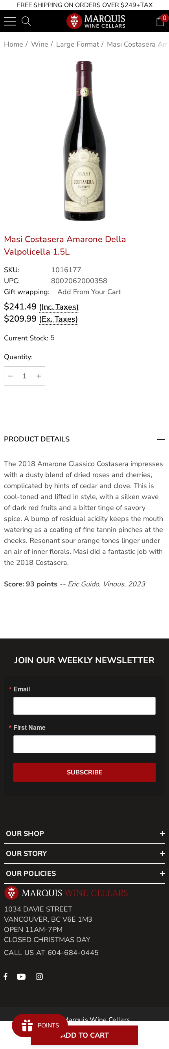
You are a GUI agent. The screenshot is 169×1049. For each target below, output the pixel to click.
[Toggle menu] (10, 21)
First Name (29, 727)
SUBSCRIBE (85, 772)
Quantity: (18, 357)
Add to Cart (85, 1035)
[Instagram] (40, 976)
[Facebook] (5, 976)
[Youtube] (22, 976)
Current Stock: (29, 338)
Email (21, 689)
